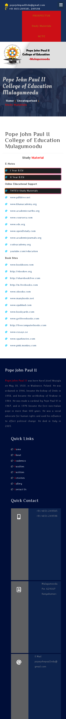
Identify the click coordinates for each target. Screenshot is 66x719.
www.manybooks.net (22, 299)
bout (17, 455)
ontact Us (20, 489)
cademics (20, 460)
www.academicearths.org (25, 211)
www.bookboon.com (22, 265)
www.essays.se (19, 332)
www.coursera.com (21, 218)
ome (17, 449)
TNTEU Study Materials (24, 191)
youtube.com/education (24, 251)
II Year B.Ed (17, 177)
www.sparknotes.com (22, 339)
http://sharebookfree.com (25, 278)
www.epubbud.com (21, 305)
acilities (19, 472)
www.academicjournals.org (26, 238)
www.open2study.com (23, 231)
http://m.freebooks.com (24, 285)
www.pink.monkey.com (23, 346)
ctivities (19, 478)
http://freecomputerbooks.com (28, 325)
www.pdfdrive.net (20, 198)
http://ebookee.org (21, 272)
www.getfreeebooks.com (24, 319)
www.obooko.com (20, 292)
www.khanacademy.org (23, 204)
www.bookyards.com (22, 312)
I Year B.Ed (16, 171)
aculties (19, 466)
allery (18, 483)
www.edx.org (17, 224)
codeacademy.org (20, 245)
